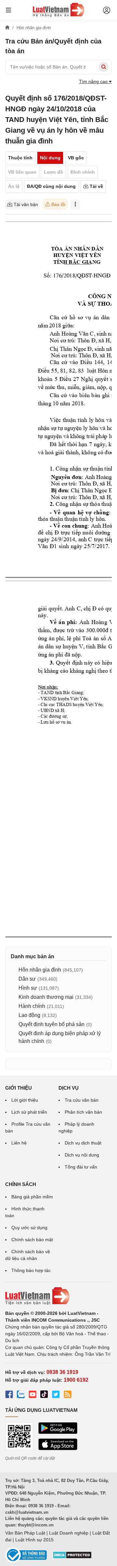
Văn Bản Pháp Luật (25, 1532)
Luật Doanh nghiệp (68, 1532)
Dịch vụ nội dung (82, 1154)
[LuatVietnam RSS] (68, 1395)
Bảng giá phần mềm (32, 1196)
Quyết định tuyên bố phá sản (51, 1024)
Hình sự (28, 988)
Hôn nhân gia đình (40, 970)
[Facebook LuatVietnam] (9, 1395)
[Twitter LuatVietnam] (56, 1395)
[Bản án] (58, 10)
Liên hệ (19, 1142)
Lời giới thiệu (24, 1100)
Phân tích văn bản (83, 1112)
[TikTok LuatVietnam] (44, 1395)
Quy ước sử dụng (29, 1227)
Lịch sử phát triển (29, 1112)
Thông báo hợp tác (31, 1270)
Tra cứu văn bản (81, 1100)
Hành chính (32, 1006)
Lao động (29, 1015)
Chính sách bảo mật (32, 1239)
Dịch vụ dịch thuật (83, 1142)
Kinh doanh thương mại (46, 997)
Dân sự (27, 979)
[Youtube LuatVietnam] (32, 1395)
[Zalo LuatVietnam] (21, 1395)
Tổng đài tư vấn (81, 1166)
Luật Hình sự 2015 (34, 1539)
